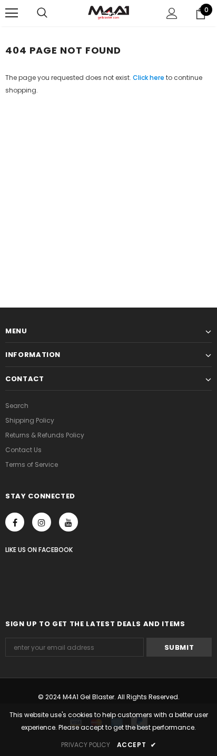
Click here (149, 77)
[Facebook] (14, 522)
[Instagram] (41, 522)
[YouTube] (68, 522)
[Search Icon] (42, 13)
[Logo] (108, 12)
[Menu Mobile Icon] (11, 13)
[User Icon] (171, 13)
